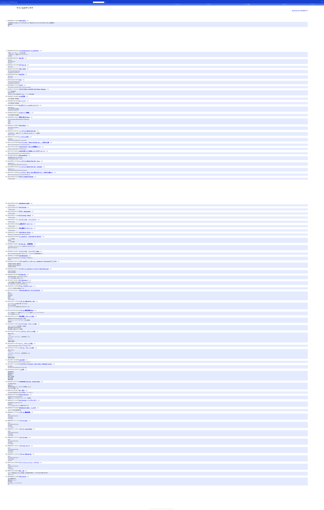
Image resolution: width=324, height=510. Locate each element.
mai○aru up (22, 476)
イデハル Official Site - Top (27, 301)
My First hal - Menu (25, 215)
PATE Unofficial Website (26, 176)
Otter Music (22, 125)
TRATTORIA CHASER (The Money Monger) (32, 89)
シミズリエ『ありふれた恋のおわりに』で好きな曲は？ (36, 172)
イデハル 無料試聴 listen (26, 310)
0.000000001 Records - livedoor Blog (29, 381)
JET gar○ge (22, 65)
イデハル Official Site (25, 454)
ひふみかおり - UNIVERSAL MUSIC (30, 236)
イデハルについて (24, 445)
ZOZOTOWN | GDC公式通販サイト (30, 146)
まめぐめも (22, 20)
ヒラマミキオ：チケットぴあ (28, 324)
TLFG (21, 85)
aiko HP (21, 58)
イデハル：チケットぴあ (26, 348)
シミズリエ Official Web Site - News (29, 161)
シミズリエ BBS (24, 136)
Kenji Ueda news (24, 394)
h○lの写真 (22, 96)
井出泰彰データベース (26, 228)
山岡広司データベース (26, 224)
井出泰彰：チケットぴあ (26, 316)
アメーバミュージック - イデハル (29, 462)
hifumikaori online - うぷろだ (27, 408)
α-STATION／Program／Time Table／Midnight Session (35, 364)
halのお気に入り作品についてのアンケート (32, 151)
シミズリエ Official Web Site (27, 131)
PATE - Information (25, 211)
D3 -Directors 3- (23, 280)
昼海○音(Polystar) (24, 117)
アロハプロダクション (26, 286)
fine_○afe (21, 470)
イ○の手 (21, 369)
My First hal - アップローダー (28, 400)
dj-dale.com (22, 274)
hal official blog (23, 255)
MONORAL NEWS (25, 232)
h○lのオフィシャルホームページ (29, 105)
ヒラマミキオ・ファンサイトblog (29, 251)
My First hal (22, 207)
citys (20, 79)
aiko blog (21, 74)
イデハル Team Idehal (25, 429)
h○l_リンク (22, 101)
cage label (22, 360)
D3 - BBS (21, 390)
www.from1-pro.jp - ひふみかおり (29, 50)
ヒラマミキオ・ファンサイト (28, 219)
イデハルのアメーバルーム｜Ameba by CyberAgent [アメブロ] (38, 261)
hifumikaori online (24, 203)
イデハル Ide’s (23, 437)
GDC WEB (22, 69)
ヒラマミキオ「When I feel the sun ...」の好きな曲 (34, 142)
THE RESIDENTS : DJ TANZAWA (29, 290)
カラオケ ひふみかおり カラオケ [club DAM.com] (34, 269)
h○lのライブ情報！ (24, 112)
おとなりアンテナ (296, 10)
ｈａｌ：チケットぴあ (26, 343)
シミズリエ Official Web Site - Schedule (30, 166)
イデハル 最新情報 (24, 412)
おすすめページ (304, 10)
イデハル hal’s (23, 420)
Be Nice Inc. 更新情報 (26, 244)
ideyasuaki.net (23, 155)
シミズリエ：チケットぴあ (27, 331)
